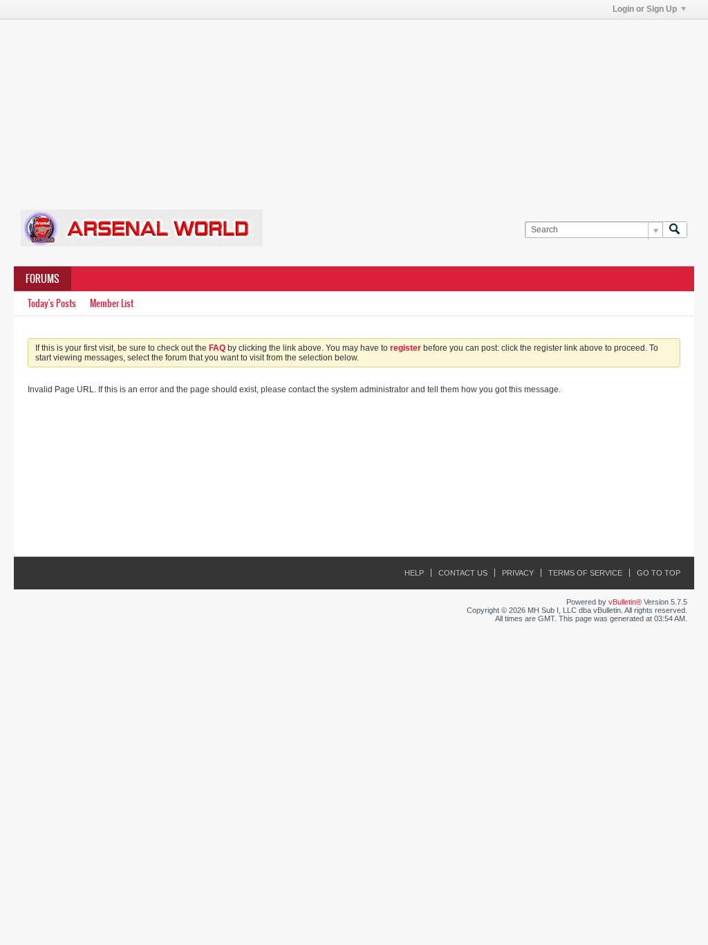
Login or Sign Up (645, 9)
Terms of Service (585, 573)
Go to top (658, 573)
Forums (42, 278)
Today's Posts (52, 303)
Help (414, 573)
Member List (111, 303)
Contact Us (462, 573)
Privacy (518, 573)
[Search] (674, 230)
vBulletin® (625, 602)
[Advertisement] (354, 105)
